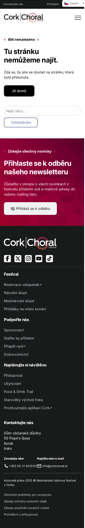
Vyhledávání (21, 122)
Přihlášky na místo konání (25, 309)
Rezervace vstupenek (21, 284)
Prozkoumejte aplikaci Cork (27, 408)
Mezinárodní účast (19, 301)
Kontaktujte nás (13, 4)
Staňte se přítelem (19, 338)
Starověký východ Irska (23, 400)
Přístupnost (13, 375)
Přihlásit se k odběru (33, 208)
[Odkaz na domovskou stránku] (23, 18)
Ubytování (12, 383)
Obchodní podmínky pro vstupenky (27, 494)
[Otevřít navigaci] (78, 18)
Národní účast (15, 293)
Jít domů (19, 91)
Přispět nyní (13, 346)
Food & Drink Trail (18, 391)
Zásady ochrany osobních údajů (25, 501)
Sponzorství (14, 330)
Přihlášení (53, 4)
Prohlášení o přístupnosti (21, 514)
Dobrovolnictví (16, 354)
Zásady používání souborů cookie (26, 508)
